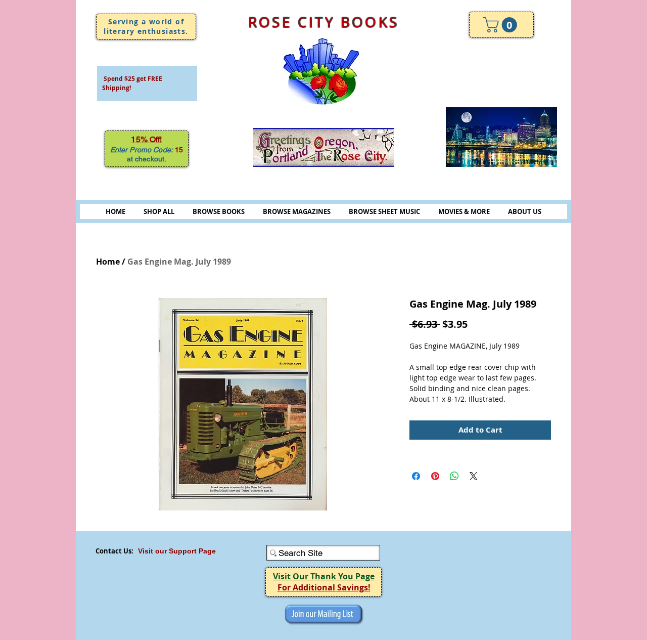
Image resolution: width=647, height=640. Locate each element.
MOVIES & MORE (464, 211)
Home (108, 261)
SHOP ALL (159, 211)
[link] (502, 24)
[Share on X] (474, 476)
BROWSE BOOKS (219, 211)
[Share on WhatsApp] (454, 476)
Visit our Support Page (177, 551)
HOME (115, 211)
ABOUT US (524, 211)
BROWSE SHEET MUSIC (384, 211)
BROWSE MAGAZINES (297, 211)
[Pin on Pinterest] (435, 476)
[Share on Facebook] (416, 476)
